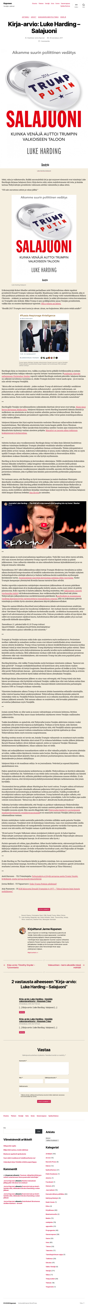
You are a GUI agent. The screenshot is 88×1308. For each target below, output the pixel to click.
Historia (49, 1186)
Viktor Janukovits (26, 919)
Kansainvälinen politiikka (48, 17)
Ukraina (48, 1262)
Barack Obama (26, 915)
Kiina (48, 1206)
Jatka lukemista (44, 909)
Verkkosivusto (23, 1086)
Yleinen (41, 3)
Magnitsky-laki (35, 917)
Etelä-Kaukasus (51, 1174)
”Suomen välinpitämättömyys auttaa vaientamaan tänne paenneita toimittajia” (22, 1176)
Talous (48, 1246)
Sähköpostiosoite (51, 1078)
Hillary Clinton (61, 915)
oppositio (49, 1226)
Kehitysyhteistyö (52, 1198)
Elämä (48, 1166)
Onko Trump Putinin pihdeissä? (43, 884)
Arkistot (48, 1138)
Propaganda (50, 1230)
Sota (52, 3)
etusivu (48, 1178)
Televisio (49, 1250)
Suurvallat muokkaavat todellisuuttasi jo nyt (19, 1158)
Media (48, 1218)
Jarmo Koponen (40, 38)
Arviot (33, 17)
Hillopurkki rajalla (9, 1146)
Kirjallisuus (50, 1210)
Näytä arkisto (33, 952)
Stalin (52, 917)
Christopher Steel (37, 915)
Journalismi (50, 1190)
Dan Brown (34, 493)
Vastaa (22, 1012)
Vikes (48, 1275)
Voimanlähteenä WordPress (27, 1303)
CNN (44, 915)
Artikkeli (25, 17)
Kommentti (23, 1061)
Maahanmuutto (51, 1214)
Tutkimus (49, 1258)
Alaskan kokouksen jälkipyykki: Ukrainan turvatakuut (19, 1182)
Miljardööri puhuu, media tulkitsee (15, 1150)
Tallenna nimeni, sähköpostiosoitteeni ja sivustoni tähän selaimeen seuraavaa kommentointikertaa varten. (42, 1095)
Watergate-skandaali (49, 919)
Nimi (21, 1078)
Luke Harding (25, 917)
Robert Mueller (45, 917)
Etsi (4, 1128)
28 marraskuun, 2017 (56, 38)
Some (57, 3)
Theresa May (59, 917)
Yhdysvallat (50, 1279)
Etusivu (34, 3)
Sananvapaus (65, 3)
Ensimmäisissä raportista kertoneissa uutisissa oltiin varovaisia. (46, 578)
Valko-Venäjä (51, 1267)
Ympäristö (50, 1287)
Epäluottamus (65, 6)
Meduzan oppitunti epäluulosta (14, 1154)
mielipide (49, 1222)
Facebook (49, 1182)
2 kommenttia (45, 41)
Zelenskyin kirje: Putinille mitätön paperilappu (20, 1162)
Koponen (7, 3)
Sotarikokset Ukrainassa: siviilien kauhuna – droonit (21, 1202)
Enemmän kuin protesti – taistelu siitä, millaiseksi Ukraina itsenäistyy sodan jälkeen (21, 1188)
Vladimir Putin (37, 919)
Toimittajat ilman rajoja (54, 1254)
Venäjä (47, 3)
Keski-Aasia (50, 1202)
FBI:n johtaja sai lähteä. (51, 304)
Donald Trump (51, 915)
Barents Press (51, 1162)
